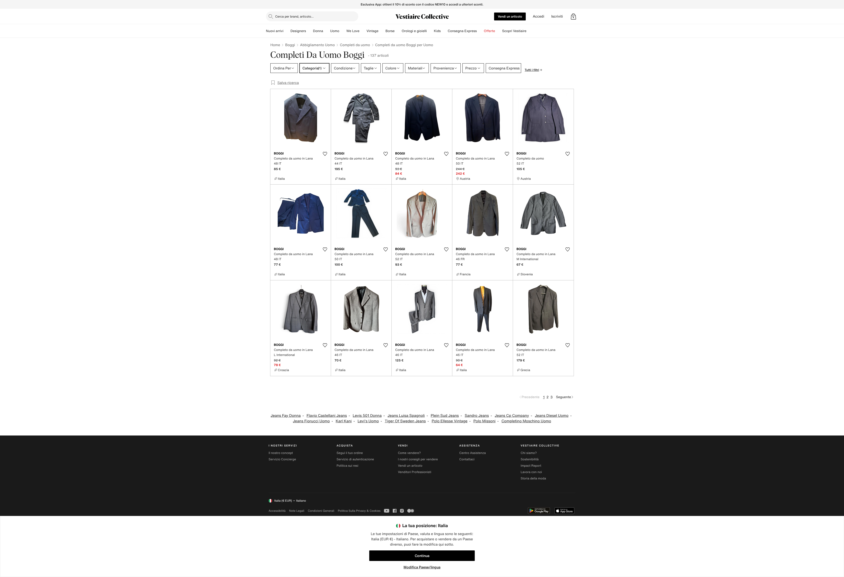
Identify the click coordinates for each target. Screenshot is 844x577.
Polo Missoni (484, 421)
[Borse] (398, 31)
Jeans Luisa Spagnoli (406, 415)
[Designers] (309, 31)
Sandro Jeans (477, 415)
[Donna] (326, 31)
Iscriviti (557, 16)
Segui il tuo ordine (350, 453)
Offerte (489, 31)
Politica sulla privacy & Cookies (359, 511)
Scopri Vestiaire (514, 31)
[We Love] (363, 31)
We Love (353, 31)
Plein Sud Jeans (445, 415)
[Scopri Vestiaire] (530, 31)
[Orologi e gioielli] (430, 31)
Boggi (290, 44)
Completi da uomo (355, 44)
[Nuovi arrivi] (287, 31)
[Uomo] (343, 31)
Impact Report (531, 465)
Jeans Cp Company (512, 415)
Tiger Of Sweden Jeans (405, 421)
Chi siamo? (529, 453)
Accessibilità (277, 511)
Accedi (538, 16)
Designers (298, 31)
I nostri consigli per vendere (418, 459)
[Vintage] (382, 31)
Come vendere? (409, 453)
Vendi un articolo (510, 16)
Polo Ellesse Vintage (449, 421)
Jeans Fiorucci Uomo (311, 421)
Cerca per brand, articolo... (294, 16)
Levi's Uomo (368, 421)
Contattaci (467, 459)
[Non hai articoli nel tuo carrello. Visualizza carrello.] (573, 16)
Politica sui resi (347, 465)
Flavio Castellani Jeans (327, 415)
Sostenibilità (530, 459)
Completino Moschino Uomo (526, 421)
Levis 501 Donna (367, 415)
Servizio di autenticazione (355, 459)
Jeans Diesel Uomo (551, 415)
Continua (422, 555)
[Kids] (444, 31)
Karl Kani (344, 421)
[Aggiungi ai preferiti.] (324, 153)
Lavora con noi (531, 472)
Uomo (334, 31)
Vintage (372, 31)
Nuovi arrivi (274, 31)
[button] (573, 16)
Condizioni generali (321, 511)
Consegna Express (462, 31)
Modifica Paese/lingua (422, 567)
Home (275, 44)
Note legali (296, 511)
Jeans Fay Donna (286, 415)
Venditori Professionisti (414, 472)
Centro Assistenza (472, 453)
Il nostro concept (281, 453)
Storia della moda (533, 478)
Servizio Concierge (282, 459)
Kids (437, 31)
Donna (318, 31)
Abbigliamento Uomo (317, 44)
